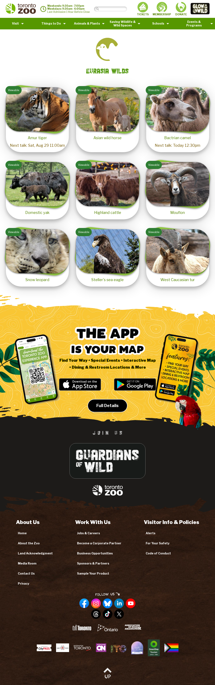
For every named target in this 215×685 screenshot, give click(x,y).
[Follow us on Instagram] (96, 604)
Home (22, 533)
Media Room (27, 563)
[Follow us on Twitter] (119, 614)
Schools (158, 23)
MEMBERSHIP (162, 14)
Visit (15, 23)
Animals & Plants (87, 23)
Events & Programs (194, 23)
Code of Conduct (158, 553)
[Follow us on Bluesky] (107, 604)
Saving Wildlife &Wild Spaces (123, 23)
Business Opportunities (95, 553)
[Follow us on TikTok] (107, 614)
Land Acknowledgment (35, 553)
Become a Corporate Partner (99, 543)
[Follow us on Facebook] (84, 604)
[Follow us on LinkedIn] (119, 604)
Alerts (150, 533)
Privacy (23, 583)
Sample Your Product (93, 573)
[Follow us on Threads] (96, 614)
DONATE (181, 14)
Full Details (107, 405)
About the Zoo (29, 543)
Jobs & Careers (88, 533)
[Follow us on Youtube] (131, 604)
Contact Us (26, 573)
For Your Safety (157, 543)
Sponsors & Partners (93, 563)
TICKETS (143, 14)
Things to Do (51, 23)
